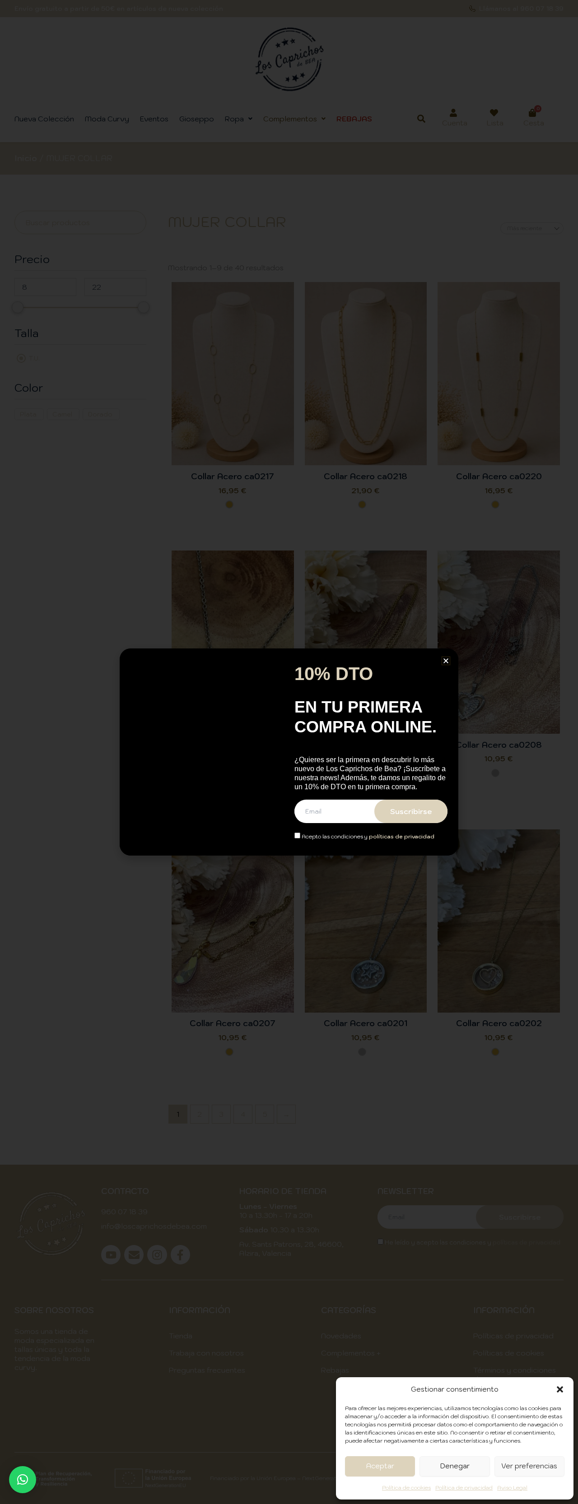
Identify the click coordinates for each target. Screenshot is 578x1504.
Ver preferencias (529, 1466)
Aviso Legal (512, 1487)
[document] (289, 752)
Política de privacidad (464, 1487)
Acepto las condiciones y (367, 836)
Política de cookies (406, 1487)
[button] (559, 1389)
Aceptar (380, 1466)
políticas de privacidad (401, 836)
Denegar (455, 1466)
